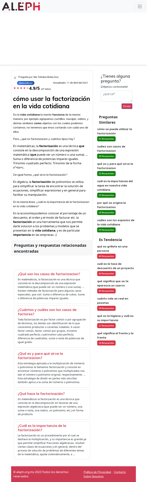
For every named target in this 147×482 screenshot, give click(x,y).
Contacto (120, 472)
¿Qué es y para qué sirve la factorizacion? (40, 355)
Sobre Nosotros (94, 476)
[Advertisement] (73, 40)
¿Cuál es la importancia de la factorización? (42, 427)
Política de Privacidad (97, 472)
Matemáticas (26, 83)
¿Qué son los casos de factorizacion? (49, 274)
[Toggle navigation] (140, 6)
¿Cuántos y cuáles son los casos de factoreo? (47, 311)
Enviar (127, 106)
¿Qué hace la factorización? (41, 393)
